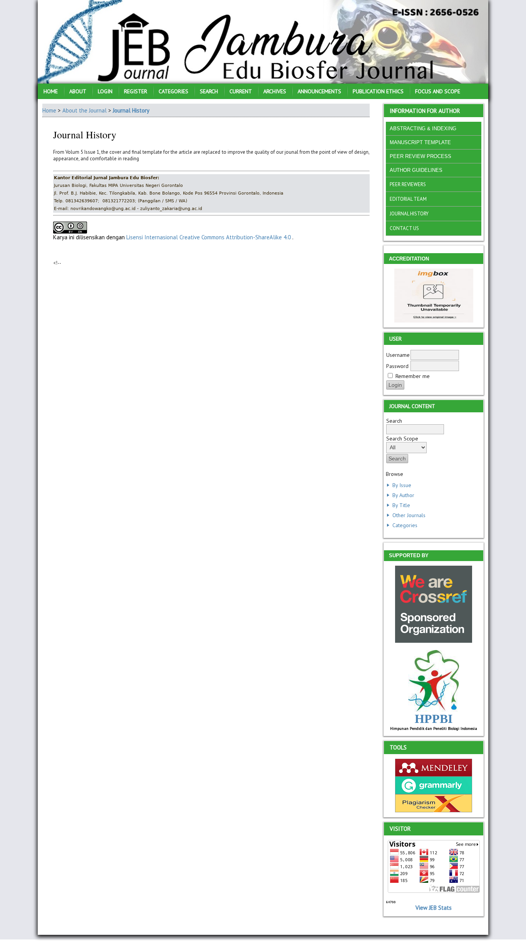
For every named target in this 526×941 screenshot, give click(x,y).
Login (105, 91)
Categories (404, 525)
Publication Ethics (378, 91)
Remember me (412, 376)
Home (51, 91)
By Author (403, 495)
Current (240, 91)
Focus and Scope (437, 91)
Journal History (131, 110)
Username (398, 354)
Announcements (319, 91)
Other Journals (408, 515)
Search (209, 91)
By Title (401, 505)
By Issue (401, 485)
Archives (274, 91)
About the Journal (84, 110)
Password (397, 366)
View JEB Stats (433, 907)
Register (135, 91)
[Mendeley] (433, 774)
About (77, 91)
